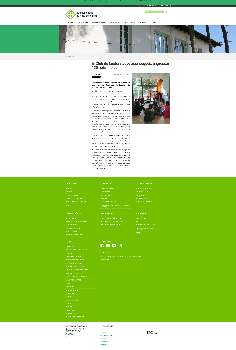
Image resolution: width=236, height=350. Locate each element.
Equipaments (105, 192)
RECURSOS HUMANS (72, 290)
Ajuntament (69, 22)
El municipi (83, 22)
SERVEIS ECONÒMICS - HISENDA (75, 260)
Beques (68, 205)
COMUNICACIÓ (70, 246)
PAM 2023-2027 (130, 22)
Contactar (103, 332)
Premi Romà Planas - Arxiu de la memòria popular (115, 206)
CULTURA (68, 283)
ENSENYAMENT (70, 293)
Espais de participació (108, 202)
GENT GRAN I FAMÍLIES (72, 300)
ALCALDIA (69, 188)
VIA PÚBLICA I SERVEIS (72, 273)
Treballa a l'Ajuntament (74, 198)
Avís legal (103, 338)
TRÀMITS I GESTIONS (142, 192)
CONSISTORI (69, 192)
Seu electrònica (114, 22)
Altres (138, 233)
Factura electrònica (73, 228)
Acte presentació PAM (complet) (112, 225)
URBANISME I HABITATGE (73, 280)
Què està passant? (142, 218)
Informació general (107, 188)
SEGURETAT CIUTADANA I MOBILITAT (77, 276)
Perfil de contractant (73, 231)
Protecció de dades (106, 335)
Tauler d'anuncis (71, 225)
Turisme (68, 297)
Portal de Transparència (74, 235)
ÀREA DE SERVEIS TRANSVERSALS (76, 250)
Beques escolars (142, 198)
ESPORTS (69, 253)
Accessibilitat (104, 341)
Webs (137, 221)
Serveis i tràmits (98, 22)
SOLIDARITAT (70, 287)
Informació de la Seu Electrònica (77, 221)
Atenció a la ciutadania (144, 188)
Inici (66, 56)
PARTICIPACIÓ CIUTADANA (74, 263)
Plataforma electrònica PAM (111, 218)
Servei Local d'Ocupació (144, 202)
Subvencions (140, 195)
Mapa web (103, 344)
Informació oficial (72, 195)
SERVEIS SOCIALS (71, 313)
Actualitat (144, 22)
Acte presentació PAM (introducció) (113, 221)
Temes (155, 22)
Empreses (104, 198)
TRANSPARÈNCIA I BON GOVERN (75, 317)
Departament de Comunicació (76, 202)
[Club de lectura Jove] (151, 98)
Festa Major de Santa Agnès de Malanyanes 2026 (146, 228)
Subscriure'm (105, 260)
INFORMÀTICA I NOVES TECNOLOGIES (77, 270)
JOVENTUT (69, 307)
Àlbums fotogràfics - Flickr (145, 225)
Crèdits (102, 329)
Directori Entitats (107, 195)
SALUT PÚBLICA (70, 310)
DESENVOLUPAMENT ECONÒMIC (75, 266)
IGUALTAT (69, 303)
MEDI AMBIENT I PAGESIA (73, 256)
